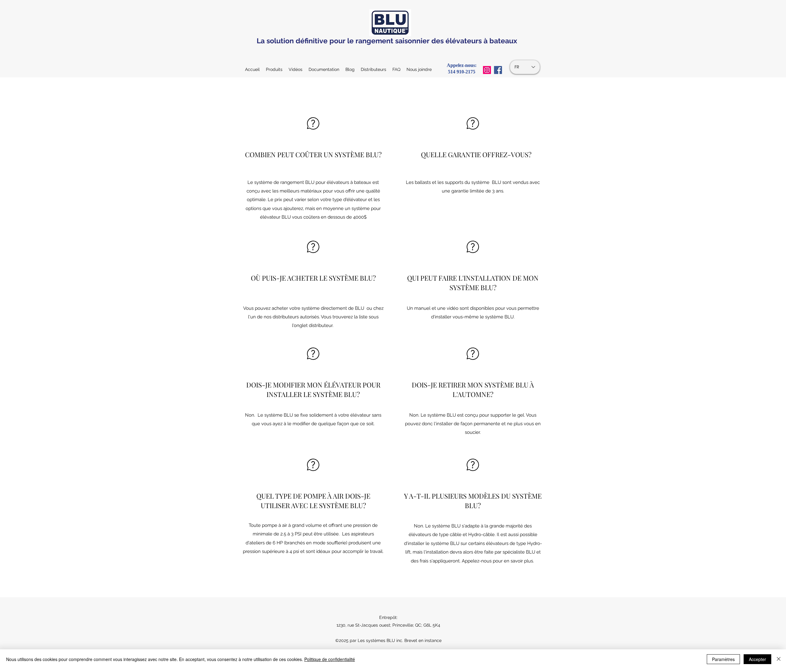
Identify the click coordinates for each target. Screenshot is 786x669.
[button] (323, 69)
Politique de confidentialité (329, 659)
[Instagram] (487, 70)
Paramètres (723, 659)
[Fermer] (778, 659)
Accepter (757, 659)
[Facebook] (498, 70)
